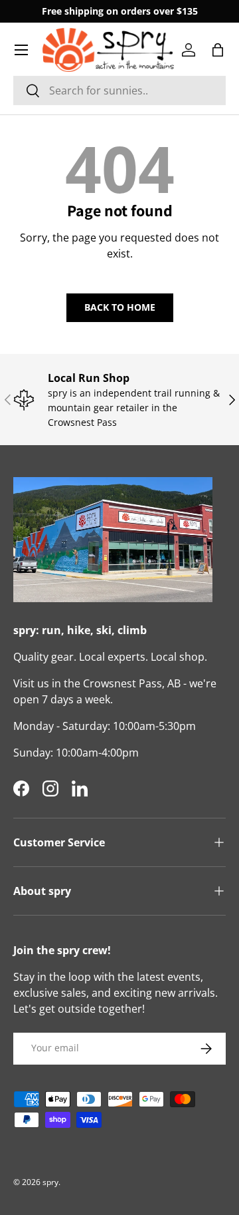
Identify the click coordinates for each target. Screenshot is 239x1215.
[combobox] (119, 90)
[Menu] (21, 50)
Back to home (119, 307)
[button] (217, 50)
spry (50, 1182)
